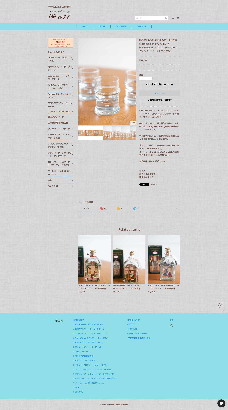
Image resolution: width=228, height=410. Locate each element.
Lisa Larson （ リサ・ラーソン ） (59, 77)
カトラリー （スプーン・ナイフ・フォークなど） (60, 164)
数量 (141, 74)
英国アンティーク (56, 116)
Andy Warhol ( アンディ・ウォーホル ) (58, 87)
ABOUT (101, 26)
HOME (85, 26)
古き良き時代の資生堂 (58, 122)
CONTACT (141, 26)
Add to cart (159, 93)
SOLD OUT (53, 186)
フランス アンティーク (59, 111)
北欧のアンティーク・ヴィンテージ (60, 68)
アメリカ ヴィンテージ (59, 128)
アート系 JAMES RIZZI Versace (59, 173)
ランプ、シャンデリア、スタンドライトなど (60, 145)
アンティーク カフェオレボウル (60, 59)
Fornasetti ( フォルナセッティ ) (59, 96)
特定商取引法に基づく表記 (139, 338)
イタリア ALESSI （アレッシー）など (59, 136)
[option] (107, 81)
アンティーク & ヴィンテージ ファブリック (60, 154)
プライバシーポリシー (137, 333)
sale (50, 180)
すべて (86, 208)
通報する (154, 184)
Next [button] (135, 81)
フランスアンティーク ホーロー (60, 105)
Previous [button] (79, 81)
